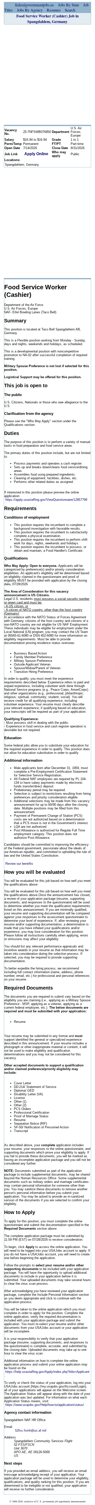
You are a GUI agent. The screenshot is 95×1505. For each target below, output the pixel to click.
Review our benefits (19, 863)
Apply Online (36, 154)
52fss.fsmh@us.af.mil (30, 1430)
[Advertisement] (47, 74)
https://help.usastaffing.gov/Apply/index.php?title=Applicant (47, 1372)
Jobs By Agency (30, 9)
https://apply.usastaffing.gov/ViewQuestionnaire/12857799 (46, 500)
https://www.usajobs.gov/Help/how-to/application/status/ (44, 1405)
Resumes (54, 9)
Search (70, 9)
